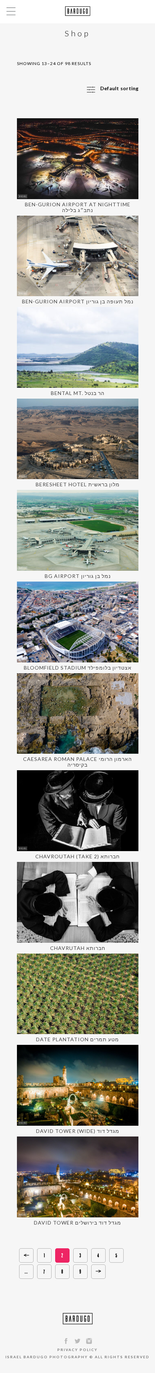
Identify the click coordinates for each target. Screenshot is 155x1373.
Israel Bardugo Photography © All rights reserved (77, 1357)
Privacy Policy (77, 1349)
